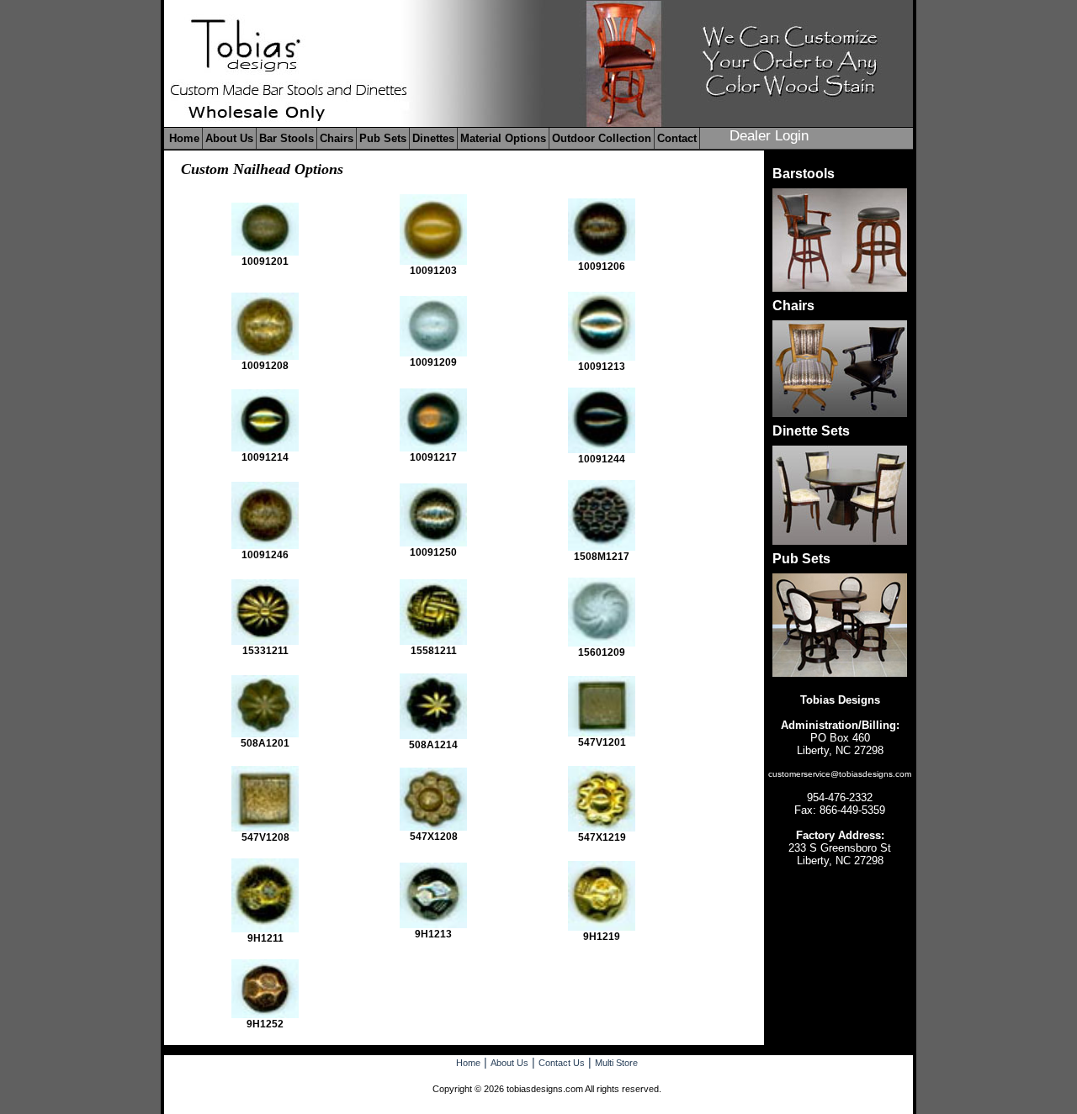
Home (184, 138)
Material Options (503, 138)
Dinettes (433, 138)
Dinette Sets (811, 431)
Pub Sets (382, 138)
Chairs (336, 138)
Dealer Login (769, 136)
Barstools (803, 173)
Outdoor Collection (601, 138)
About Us (229, 138)
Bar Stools (286, 138)
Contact (677, 138)
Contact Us (561, 1063)
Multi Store (616, 1063)
